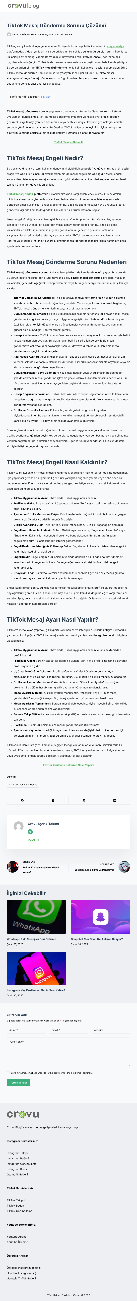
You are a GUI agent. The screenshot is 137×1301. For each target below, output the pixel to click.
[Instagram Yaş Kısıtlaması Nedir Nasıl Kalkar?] (36, 968)
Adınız (14, 1030)
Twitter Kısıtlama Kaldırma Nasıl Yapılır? (68, 765)
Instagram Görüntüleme (21, 1163)
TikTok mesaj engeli (20, 194)
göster (46, 97)
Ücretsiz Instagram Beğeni (23, 1273)
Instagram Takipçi (18, 1153)
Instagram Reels (17, 1169)
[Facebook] (22, 800)
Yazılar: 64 (33, 840)
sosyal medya (115, 46)
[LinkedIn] (114, 800)
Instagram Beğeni (18, 1158)
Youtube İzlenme (17, 1242)
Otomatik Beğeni (17, 1174)
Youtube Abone (16, 1236)
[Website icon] (30, 831)
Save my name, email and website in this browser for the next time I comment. (52, 1072)
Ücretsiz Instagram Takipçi (24, 1267)
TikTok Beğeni (16, 1205)
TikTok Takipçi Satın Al (68, 142)
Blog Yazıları (64, 34)
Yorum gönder (18, 1082)
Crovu (76, 1295)
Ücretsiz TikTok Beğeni (21, 1278)
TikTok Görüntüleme (19, 1211)
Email (56, 1030)
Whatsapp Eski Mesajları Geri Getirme (31, 939)
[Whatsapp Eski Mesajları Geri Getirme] (36, 917)
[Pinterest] (84, 800)
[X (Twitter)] (53, 800)
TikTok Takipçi (16, 1200)
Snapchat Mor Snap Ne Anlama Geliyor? (97, 939)
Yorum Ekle (17, 1041)
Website (98, 1030)
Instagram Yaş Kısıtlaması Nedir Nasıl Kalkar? (36, 990)
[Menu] (128, 5)
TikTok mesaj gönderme (23, 784)
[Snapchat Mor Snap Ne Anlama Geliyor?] (100, 917)
